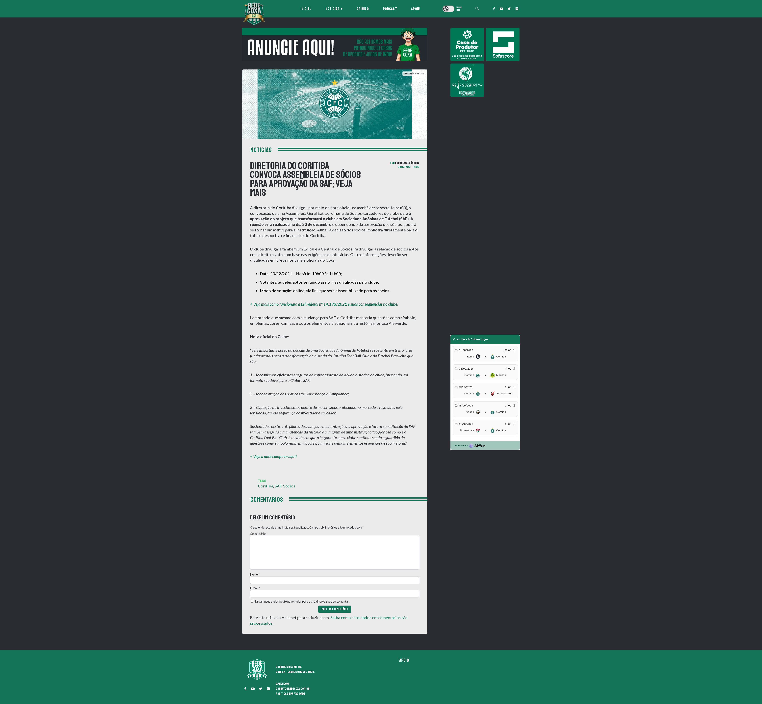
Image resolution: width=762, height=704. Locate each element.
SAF (278, 485)
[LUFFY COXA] (334, 44)
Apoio (404, 660)
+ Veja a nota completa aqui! (273, 456)
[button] (494, 9)
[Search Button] (477, 8)
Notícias (332, 9)
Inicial (305, 9)
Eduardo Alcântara (407, 163)
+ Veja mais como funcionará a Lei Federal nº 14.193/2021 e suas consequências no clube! (324, 304)
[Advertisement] (485, 127)
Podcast (390, 9)
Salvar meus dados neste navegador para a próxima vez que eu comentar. (302, 601)
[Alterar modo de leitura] (452, 8)
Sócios (289, 485)
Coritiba (265, 485)
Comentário (259, 533)
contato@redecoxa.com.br (293, 689)
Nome (255, 574)
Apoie (415, 9)
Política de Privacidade (290, 694)
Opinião (363, 9)
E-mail (255, 588)
